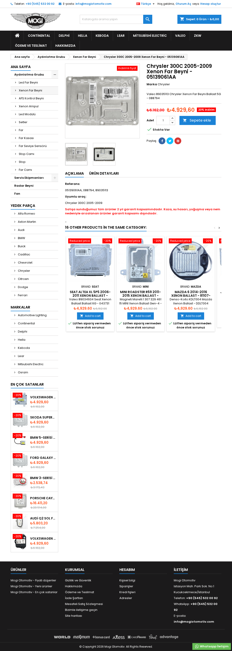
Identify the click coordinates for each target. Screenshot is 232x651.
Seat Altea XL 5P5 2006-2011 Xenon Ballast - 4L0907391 (90, 295)
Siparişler (126, 586)
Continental (39, 35)
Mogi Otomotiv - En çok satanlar (34, 592)
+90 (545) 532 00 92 (40, 4)
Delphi (64, 35)
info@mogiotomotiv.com (93, 4)
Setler (23, 122)
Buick (21, 246)
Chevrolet (24, 262)
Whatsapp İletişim (214, 646)
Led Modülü (27, 114)
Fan (17, 193)
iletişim (181, 569)
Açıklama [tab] (74, 173)
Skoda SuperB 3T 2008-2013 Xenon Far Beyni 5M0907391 (43, 417)
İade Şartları (74, 598)
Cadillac (23, 254)
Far (21, 130)
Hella (82, 35)
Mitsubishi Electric (150, 35)
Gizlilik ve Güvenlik (78, 580)
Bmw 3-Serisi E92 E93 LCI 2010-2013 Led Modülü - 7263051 (43, 478)
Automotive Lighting (32, 315)
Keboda (102, 35)
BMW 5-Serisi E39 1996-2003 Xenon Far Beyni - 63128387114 (43, 437)
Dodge (22, 287)
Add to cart (90, 316)
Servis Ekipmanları (29, 178)
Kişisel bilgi (127, 580)
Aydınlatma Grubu (29, 74)
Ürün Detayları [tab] (104, 173)
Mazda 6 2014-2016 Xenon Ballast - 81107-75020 (190, 295)
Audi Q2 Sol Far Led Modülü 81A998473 (43, 518)
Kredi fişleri (127, 592)
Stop (22, 162)
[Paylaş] (162, 140)
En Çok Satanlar (27, 384)
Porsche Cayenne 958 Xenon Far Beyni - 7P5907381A (43, 498)
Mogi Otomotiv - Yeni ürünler (31, 586)
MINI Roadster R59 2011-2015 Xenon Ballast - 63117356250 (140, 295)
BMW (21, 238)
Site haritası (73, 616)
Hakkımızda (65, 45)
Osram (22, 372)
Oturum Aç (183, 4)
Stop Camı (26, 154)
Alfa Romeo (26, 213)
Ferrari (22, 295)
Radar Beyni (24, 186)
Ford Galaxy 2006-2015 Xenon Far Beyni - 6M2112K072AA (43, 458)
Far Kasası (26, 138)
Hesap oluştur (210, 4)
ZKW (197, 35)
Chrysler (23, 271)
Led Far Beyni (28, 82)
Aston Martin (26, 222)
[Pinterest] (177, 140)
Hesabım (127, 569)
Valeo (180, 35)
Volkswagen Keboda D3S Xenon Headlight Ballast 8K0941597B (43, 397)
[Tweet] (170, 140)
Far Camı (25, 170)
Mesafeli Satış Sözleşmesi (84, 604)
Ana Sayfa (21, 66)
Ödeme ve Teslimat (31, 45)
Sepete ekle (197, 120)
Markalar (20, 307)
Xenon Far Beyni (30, 90)
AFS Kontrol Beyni (31, 98)
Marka (152, 84)
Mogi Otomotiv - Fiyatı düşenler (33, 580)
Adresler (125, 598)
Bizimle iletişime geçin (81, 610)
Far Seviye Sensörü (33, 146)
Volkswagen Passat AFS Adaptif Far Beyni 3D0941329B (43, 538)
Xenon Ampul (29, 106)
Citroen (23, 279)
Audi (20, 230)
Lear (121, 35)
